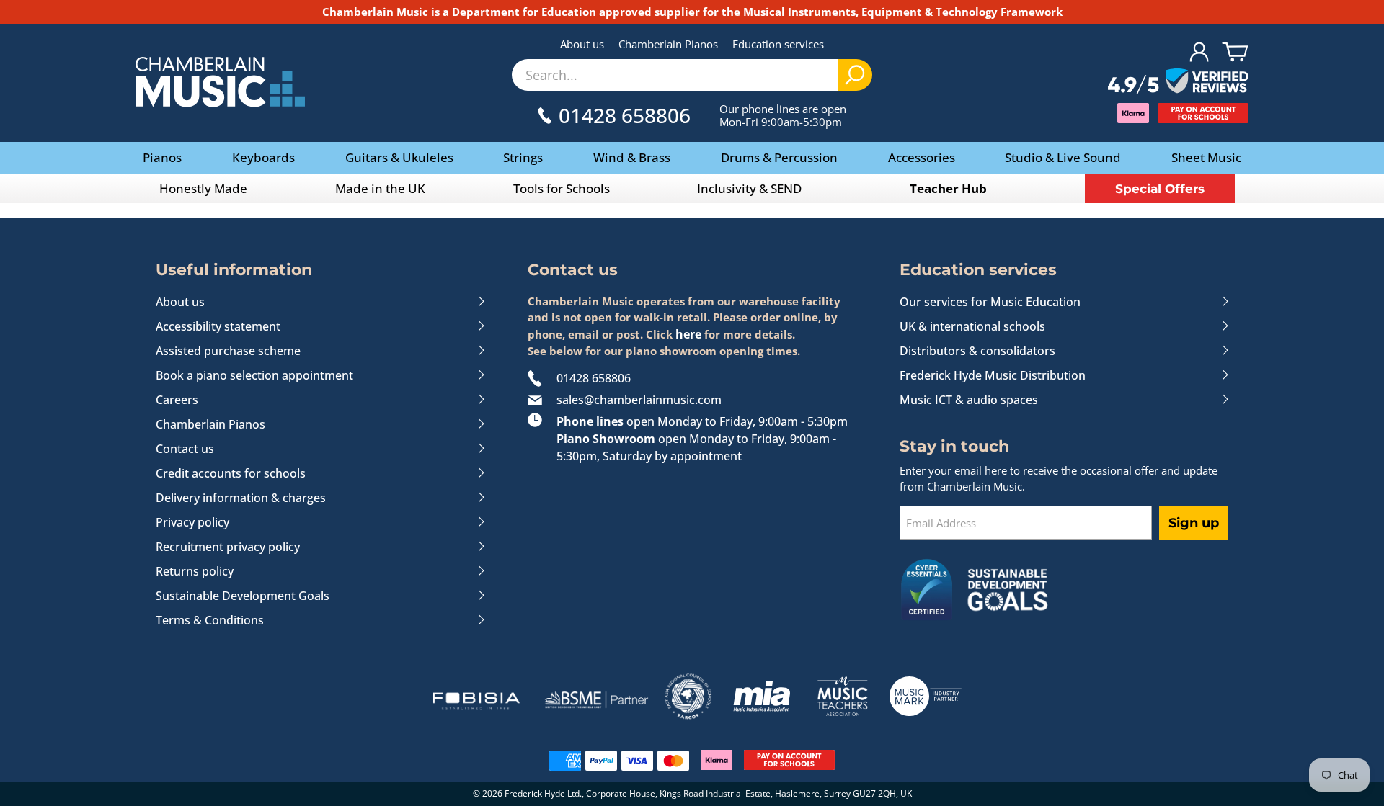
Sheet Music (1206, 157)
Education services (778, 44)
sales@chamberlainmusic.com (639, 400)
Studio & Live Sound (1063, 157)
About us (582, 44)
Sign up (1193, 523)
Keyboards (263, 157)
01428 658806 (593, 378)
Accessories (921, 157)
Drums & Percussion (779, 157)
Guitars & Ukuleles (399, 157)
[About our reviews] (1178, 82)
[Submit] (855, 75)
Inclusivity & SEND (749, 188)
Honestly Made (203, 188)
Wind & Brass (631, 157)
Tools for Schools (561, 188)
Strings (523, 157)
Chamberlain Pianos (668, 44)
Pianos (162, 157)
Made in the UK (380, 188)
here (688, 334)
